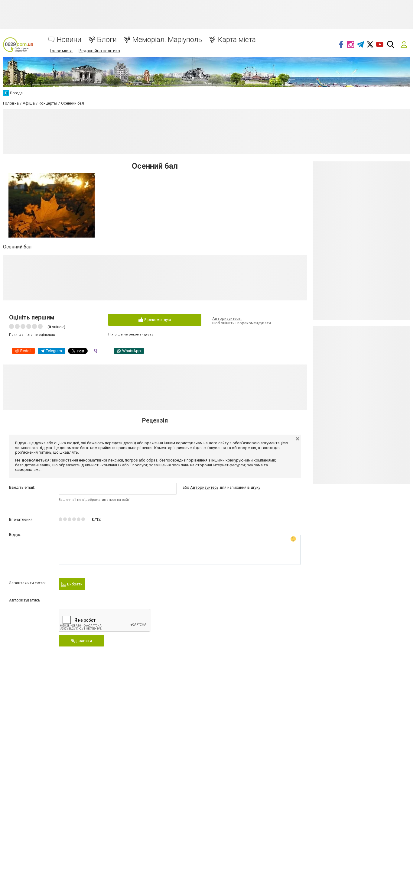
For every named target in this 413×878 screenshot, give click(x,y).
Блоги (107, 40)
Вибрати (74, 584)
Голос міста (61, 50)
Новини (69, 40)
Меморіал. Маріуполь (167, 40)
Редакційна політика (99, 50)
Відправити (81, 640)
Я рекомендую (157, 319)
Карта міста (237, 40)
